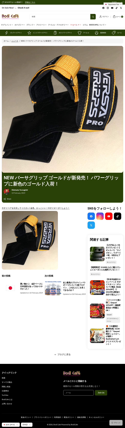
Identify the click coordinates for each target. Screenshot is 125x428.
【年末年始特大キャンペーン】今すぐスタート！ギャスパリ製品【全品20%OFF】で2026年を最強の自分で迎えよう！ (113, 287)
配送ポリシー (69, 417)
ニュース (14, 41)
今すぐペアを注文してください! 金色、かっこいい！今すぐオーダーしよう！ (36, 208)
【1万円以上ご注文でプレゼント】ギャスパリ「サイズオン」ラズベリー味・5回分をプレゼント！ (113, 251)
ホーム (6, 41)
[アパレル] (80, 33)
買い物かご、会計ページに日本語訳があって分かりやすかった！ (31, 286)
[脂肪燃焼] (97, 33)
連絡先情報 (81, 417)
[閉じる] (121, 2)
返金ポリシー (26, 417)
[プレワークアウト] (6, 33)
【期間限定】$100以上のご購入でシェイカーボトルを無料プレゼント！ (105, 268)
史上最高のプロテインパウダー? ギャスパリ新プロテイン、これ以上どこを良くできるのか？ (74, 286)
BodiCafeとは (7, 399)
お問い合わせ (7, 404)
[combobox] (62, 16)
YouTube (5, 395)
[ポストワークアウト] (55, 33)
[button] (117, 16)
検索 (3, 378)
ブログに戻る (64, 354)
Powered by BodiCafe (69, 424)
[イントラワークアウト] (29, 33)
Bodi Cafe (57, 424)
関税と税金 (6, 386)
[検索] (93, 16)
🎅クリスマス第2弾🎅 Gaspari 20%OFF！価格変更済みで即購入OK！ (113, 305)
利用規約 (57, 417)
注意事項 (5, 391)
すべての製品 (7, 382)
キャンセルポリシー (96, 417)
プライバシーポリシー (42, 417)
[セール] (114, 33)
